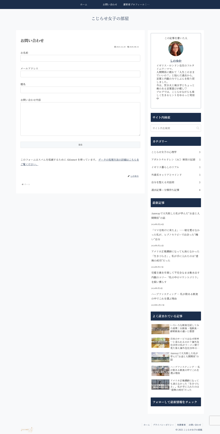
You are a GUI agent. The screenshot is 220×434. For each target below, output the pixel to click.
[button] (198, 128)
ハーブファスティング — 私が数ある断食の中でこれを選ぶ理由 (174, 296)
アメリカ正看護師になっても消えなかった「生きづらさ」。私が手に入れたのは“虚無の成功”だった (175, 255)
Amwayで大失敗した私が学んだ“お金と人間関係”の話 (175, 215)
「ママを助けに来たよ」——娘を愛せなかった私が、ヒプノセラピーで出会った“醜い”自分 (175, 234)
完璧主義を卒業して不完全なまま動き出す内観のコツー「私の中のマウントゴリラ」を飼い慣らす (175, 277)
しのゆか (176, 61)
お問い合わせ (195, 424)
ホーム (147, 424)
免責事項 (181, 424)
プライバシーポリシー (163, 424)
